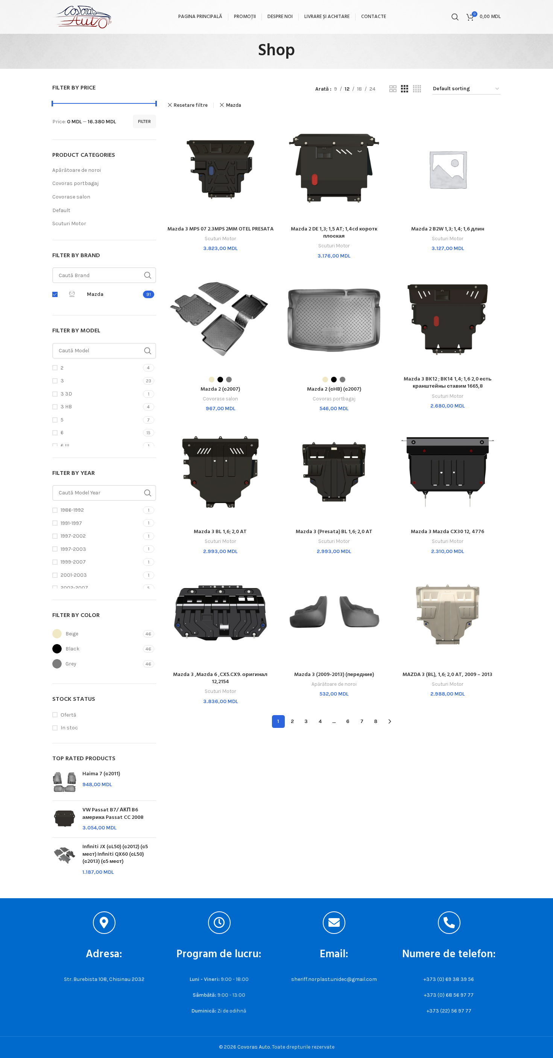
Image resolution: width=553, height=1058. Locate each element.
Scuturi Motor (69, 223)
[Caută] (455, 16)
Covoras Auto (253, 1047)
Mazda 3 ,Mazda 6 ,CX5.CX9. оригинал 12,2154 (220, 678)
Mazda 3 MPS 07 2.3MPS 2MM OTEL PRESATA (220, 229)
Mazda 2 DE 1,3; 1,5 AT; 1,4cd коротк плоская (334, 233)
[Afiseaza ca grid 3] (404, 89)
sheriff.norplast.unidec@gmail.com (334, 979)
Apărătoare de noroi (76, 170)
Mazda (233, 105)
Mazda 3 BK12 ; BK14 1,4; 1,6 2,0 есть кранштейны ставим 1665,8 (448, 383)
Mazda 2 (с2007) (220, 389)
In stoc (69, 728)
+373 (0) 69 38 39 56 (449, 979)
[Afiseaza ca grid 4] (417, 89)
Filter (144, 121)
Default (61, 210)
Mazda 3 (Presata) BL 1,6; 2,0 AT (334, 531)
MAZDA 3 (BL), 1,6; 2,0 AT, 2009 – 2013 (447, 674)
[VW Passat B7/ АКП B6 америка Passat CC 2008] (64, 819)
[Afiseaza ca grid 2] (393, 89)
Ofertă (68, 715)
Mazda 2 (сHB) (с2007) (334, 389)
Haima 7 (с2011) (101, 774)
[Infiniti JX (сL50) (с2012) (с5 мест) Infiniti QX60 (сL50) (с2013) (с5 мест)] (64, 859)
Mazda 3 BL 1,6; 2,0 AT (220, 531)
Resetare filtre (190, 105)
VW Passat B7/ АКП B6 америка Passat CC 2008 (112, 813)
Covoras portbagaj (75, 183)
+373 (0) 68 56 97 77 (449, 995)
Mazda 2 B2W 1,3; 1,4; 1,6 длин (447, 229)
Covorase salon (71, 197)
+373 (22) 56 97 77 (449, 1011)
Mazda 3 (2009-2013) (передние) (334, 674)
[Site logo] (82, 16)
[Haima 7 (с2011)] (64, 782)
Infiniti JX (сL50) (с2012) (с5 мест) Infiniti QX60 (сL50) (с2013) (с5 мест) (115, 854)
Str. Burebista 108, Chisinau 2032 (104, 979)
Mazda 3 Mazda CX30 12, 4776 (447, 531)
